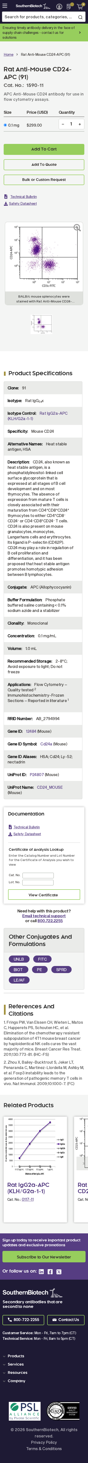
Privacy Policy (44, 1442)
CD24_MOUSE (50, 787)
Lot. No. (14, 882)
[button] (23, 1320)
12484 (31, 731)
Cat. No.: (14, 1199)
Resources (17, 1373)
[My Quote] (70, 6)
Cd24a (46, 743)
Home (8, 54)
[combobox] (44, 16)
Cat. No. (15, 875)
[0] (78, 6)
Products (16, 1356)
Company (16, 1381)
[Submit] (80, 17)
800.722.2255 (50, 920)
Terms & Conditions (44, 1448)
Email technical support (44, 915)
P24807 (37, 774)
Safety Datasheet (23, 203)
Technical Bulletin (23, 197)
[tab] (45, 1356)
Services (16, 1364)
